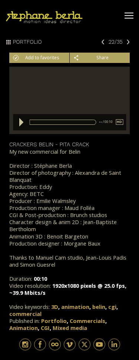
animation (75, 306)
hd (119, 122)
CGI (45, 327)
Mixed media (70, 327)
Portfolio (54, 320)
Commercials (87, 320)
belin (98, 306)
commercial (25, 313)
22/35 (116, 41)
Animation (23, 327)
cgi (112, 306)
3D (54, 306)
